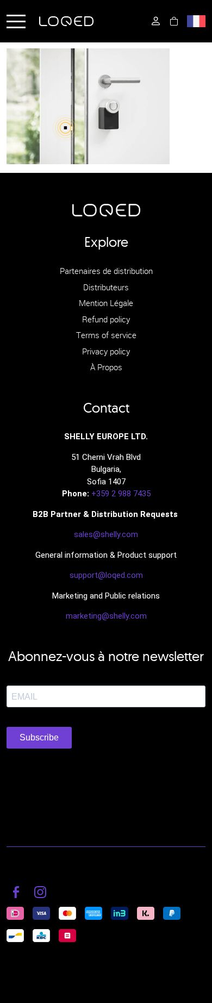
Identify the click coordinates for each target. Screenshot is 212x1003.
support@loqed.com (106, 575)
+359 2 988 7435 (121, 494)
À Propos (106, 367)
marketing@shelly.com (106, 616)
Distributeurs (106, 287)
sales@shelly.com (106, 534)
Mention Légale (106, 302)
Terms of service (106, 334)
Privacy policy (106, 351)
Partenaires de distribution (106, 270)
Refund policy (106, 319)
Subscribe (39, 737)
